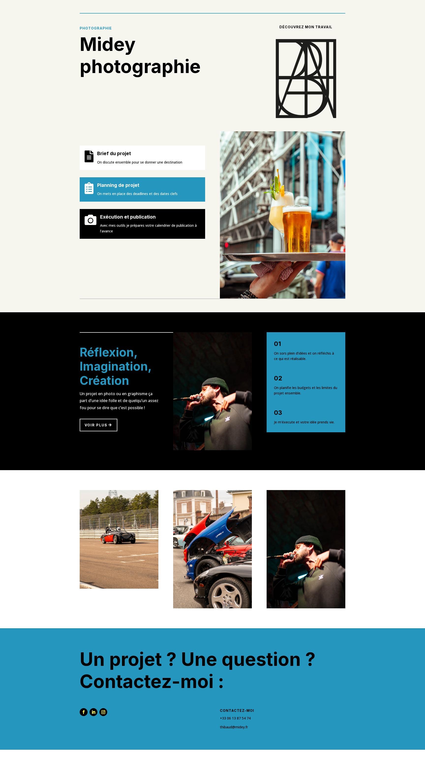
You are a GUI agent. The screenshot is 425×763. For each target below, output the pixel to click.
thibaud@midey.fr (234, 727)
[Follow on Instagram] (103, 712)
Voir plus (96, 425)
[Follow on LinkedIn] (93, 712)
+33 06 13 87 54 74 (235, 718)
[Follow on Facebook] (84, 712)
